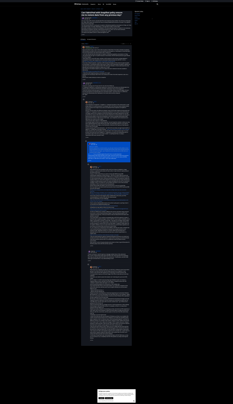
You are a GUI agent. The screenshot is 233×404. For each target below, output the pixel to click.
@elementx (92, 146)
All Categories (137, 13)
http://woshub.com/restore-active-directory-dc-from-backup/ (104, 206)
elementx (87, 46)
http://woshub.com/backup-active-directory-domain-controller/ (104, 235)
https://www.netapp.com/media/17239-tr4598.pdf (118, 129)
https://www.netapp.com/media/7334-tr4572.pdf (93, 71)
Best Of (136, 23)
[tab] (83, 39)
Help (135, 22)
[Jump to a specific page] (130, 44)
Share (83, 34)
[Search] (157, 4)
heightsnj (93, 143)
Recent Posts (137, 15)
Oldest (86, 43)
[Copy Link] (89, 19)
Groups (136, 20)
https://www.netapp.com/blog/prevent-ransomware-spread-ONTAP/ (99, 61)
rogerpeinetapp (87, 17)
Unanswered (143, 18)
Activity (136, 17)
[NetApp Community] (81, 4)
